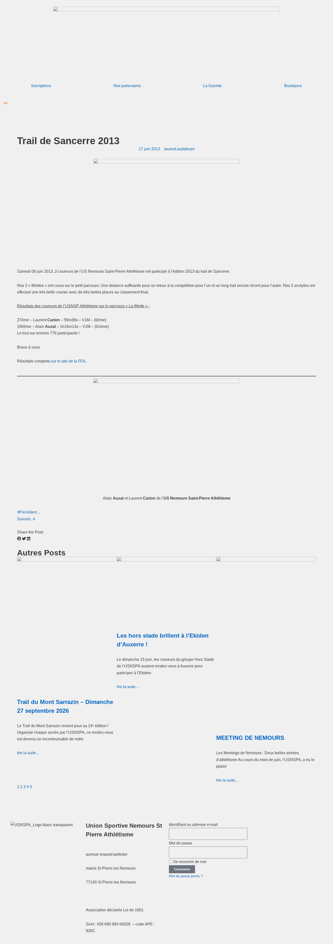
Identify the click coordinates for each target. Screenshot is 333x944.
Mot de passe (180, 843)
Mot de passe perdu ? (186, 876)
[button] (19, 538)
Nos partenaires (127, 86)
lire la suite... (28, 753)
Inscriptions (41, 86)
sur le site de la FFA (68, 361)
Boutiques (293, 86)
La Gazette (212, 86)
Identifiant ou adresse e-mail (193, 825)
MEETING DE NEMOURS (250, 737)
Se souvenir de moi (189, 862)
